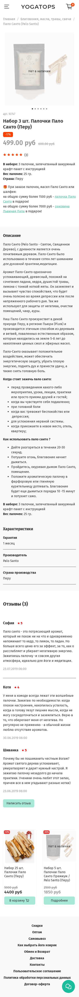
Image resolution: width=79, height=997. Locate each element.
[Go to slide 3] (38, 108)
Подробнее (59, 900)
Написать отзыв (18, 803)
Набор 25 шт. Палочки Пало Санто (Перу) (15, 872)
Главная (9, 19)
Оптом (37, 932)
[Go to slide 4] (41, 108)
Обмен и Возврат (37, 952)
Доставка (37, 958)
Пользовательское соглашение (37, 971)
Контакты (37, 965)
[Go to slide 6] (46, 108)
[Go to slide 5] (43, 108)
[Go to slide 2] (35, 108)
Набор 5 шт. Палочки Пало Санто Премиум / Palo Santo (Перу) (57, 874)
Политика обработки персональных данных (37, 978)
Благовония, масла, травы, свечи (45, 19)
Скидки (37, 926)
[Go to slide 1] (32, 108)
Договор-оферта (37, 984)
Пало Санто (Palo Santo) (21, 24)
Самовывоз (37, 939)
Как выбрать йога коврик (37, 945)
